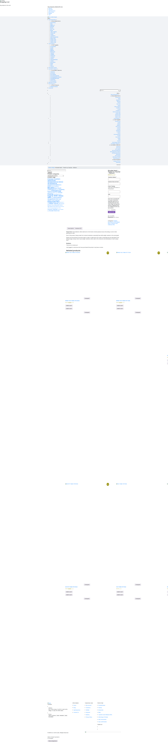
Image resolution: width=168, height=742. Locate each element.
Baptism (52, 50)
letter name (53, 204)
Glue (52, 197)
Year (109, 194)
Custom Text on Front (113, 181)
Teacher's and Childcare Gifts (113, 224)
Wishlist (50, 13)
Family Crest (53, 39)
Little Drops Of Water (52, 82)
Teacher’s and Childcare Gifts (105, 714)
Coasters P (52, 35)
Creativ (52, 61)
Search (49, 172)
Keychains (61, 202)
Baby (51, 24)
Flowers (56, 192)
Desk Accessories (54, 37)
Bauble (51, 187)
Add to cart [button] (69, 305)
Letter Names (61, 203)
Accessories (53, 46)
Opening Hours (51, 11)
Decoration (52, 62)
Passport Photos (54, 86)
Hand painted (57, 197)
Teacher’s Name (112, 177)
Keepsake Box (54, 202)
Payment (50, 9)
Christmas (52, 33)
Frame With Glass (55, 196)
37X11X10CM (56, 186)
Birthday (52, 26)
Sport (57, 206)
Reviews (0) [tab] (78, 228)
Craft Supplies (51, 43)
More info (66, 7)
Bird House (52, 51)
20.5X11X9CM (52, 183)
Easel (51, 65)
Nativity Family (53, 206)
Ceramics (52, 72)
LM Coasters (53, 74)
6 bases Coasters (54, 179)
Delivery (50, 8)
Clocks (51, 34)
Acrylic (51, 48)
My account (51, 12)
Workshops (50, 88)
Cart (49, 14)
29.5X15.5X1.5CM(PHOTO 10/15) (54, 185)
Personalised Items (52, 19)
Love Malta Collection (52, 69)
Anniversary (53, 22)
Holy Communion (102, 719)
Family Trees (53, 41)
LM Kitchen (52, 79)
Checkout (88, 707)
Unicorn (59, 209)
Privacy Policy (89, 717)
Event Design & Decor (52, 67)
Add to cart (111, 212)
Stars (60, 207)
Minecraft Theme (51, 205)
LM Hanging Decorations (55, 77)
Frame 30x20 (55, 194)
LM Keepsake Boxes (54, 78)
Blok (55, 189)
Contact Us (76, 712)
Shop (53, 167)
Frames (52, 66)
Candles (52, 54)
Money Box (57, 205)
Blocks (51, 28)
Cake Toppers (53, 31)
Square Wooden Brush (55, 207)
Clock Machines (54, 59)
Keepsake (57, 200)
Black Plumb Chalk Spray (54, 188)
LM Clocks (52, 73)
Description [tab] (71, 228)
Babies (51, 49)
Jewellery (53, 200)
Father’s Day (53, 42)
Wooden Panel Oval (54, 211)
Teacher (55, 209)
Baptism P (52, 25)
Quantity (113, 210)
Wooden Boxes (101, 705)
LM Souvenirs (53, 81)
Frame (50, 194)
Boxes (51, 30)
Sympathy (50, 209)
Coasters (52, 57)
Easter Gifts (53, 38)
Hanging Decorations (112, 221)
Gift (49, 197)
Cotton (52, 58)
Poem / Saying (111, 186)
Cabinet (52, 53)
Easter (51, 63)
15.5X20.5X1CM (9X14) (55, 182)
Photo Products (51, 83)
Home (49, 167)
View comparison (52, 741)
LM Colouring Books (54, 75)
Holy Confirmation (102, 721)
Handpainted (51, 199)
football (60, 192)
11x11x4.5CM (52, 180)
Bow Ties (52, 29)
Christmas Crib (51, 192)
